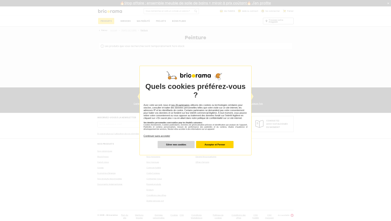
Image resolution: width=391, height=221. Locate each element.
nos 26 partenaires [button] (180, 105)
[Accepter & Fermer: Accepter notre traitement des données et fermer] (215, 144)
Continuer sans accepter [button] (157, 134)
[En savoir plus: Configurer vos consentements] (176, 144)
